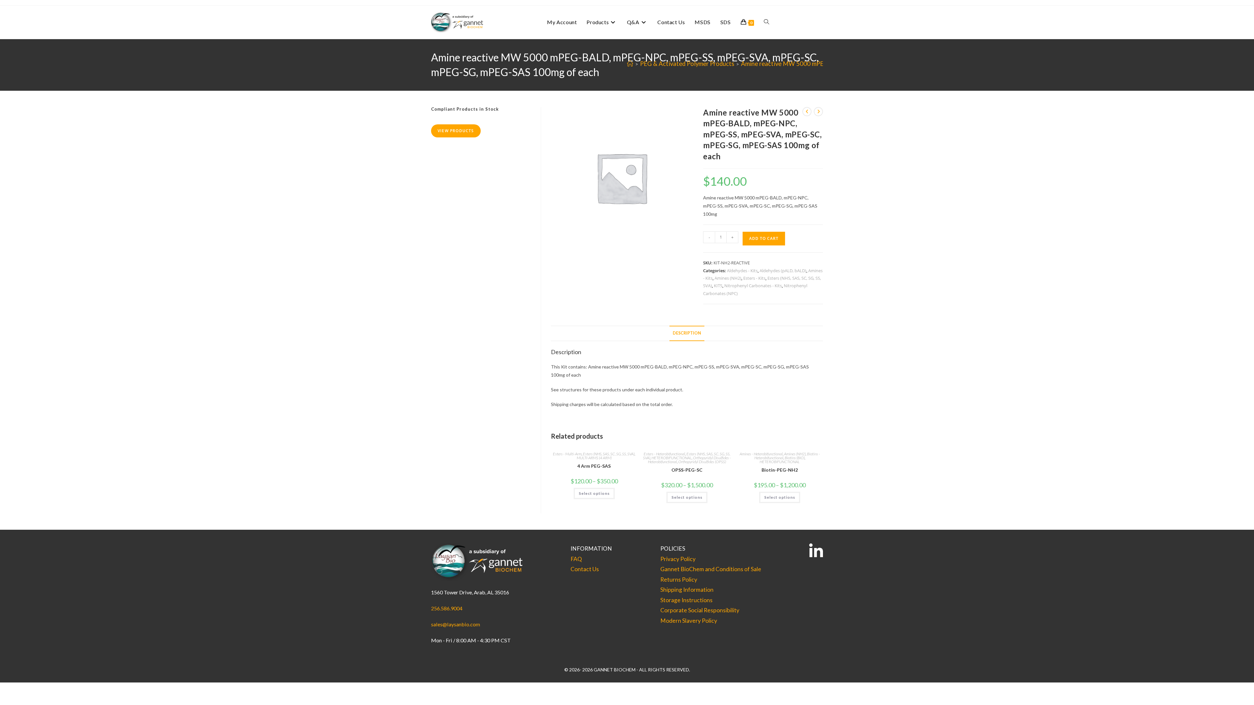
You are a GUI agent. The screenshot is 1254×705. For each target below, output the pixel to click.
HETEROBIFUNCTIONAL (671, 457)
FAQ (576, 559)
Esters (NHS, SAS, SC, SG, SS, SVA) (609, 453)
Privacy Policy (678, 559)
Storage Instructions (686, 600)
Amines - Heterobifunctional (761, 453)
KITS (718, 286)
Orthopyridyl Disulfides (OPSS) (702, 461)
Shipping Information (687, 589)
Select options (594, 493)
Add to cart (764, 238)
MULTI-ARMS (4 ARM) (594, 457)
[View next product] (818, 111)
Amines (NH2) (728, 278)
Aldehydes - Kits (742, 271)
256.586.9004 (446, 608)
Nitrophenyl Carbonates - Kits (753, 286)
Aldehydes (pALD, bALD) (783, 271)
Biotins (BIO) (795, 457)
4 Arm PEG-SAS (594, 466)
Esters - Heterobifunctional (664, 453)
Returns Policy (678, 579)
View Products (456, 130)
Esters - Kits (754, 278)
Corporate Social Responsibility (699, 610)
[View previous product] (807, 111)
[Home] (630, 63)
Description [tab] (687, 333)
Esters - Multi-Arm (567, 453)
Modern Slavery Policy (688, 620)
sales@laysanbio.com (455, 624)
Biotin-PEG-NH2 (780, 470)
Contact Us (585, 569)
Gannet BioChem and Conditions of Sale (710, 569)
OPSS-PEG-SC (686, 470)
